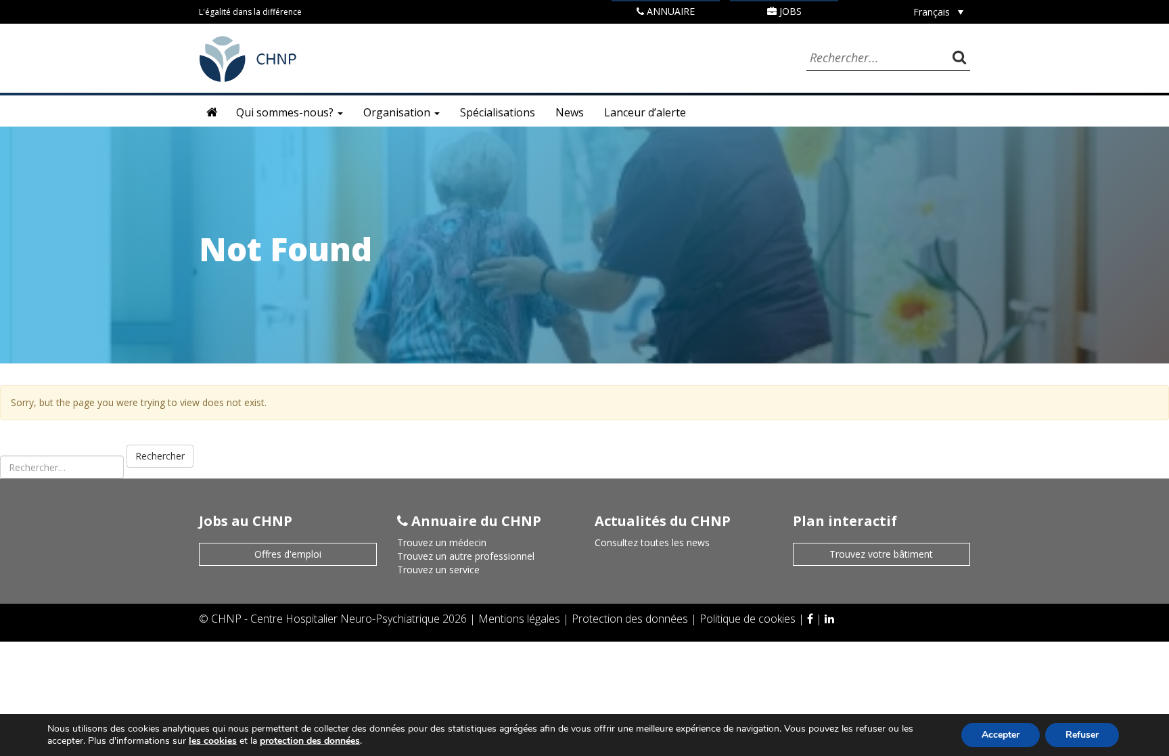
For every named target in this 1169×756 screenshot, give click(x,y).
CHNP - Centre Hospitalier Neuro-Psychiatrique (325, 618)
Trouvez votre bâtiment (881, 554)
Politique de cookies (749, 618)
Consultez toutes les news (652, 542)
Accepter (1000, 734)
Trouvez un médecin (441, 542)
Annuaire (669, 11)
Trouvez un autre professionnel (465, 556)
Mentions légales (520, 618)
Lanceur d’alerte (645, 112)
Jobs (789, 11)
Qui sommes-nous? (286, 112)
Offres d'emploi (287, 554)
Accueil (212, 112)
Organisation (398, 112)
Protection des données (631, 618)
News (569, 112)
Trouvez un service (438, 569)
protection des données (310, 740)
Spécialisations (497, 112)
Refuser (1082, 734)
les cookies (213, 740)
